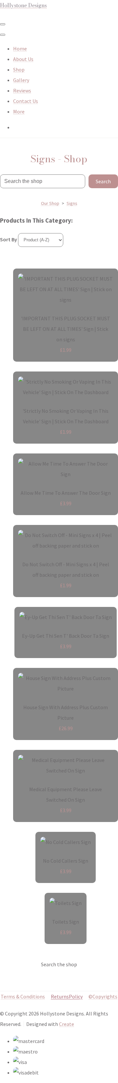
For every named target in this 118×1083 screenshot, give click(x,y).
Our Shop (50, 203)
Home (20, 48)
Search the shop (59, 964)
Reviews (22, 90)
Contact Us (25, 101)
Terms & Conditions (23, 996)
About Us (23, 59)
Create (66, 1024)
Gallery (21, 80)
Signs (72, 203)
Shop (19, 69)
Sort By (8, 239)
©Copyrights (102, 996)
